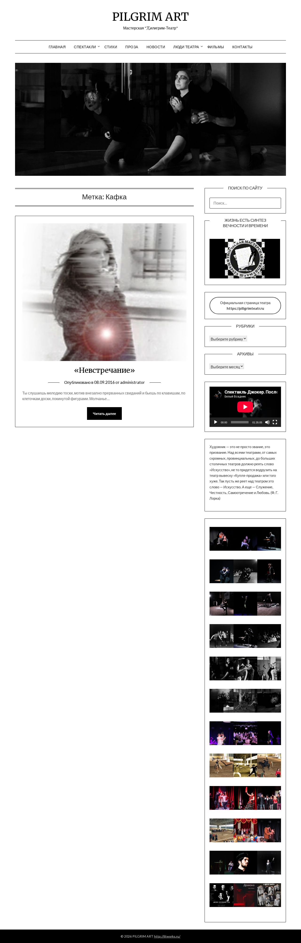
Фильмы (215, 47)
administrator (132, 382)
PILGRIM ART (150, 17)
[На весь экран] (275, 422)
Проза (131, 47)
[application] (245, 407)
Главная (57, 47)
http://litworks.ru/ (167, 936)
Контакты (242, 47)
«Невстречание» (104, 370)
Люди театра (186, 47)
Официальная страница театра (245, 305)
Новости (156, 47)
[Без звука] (267, 422)
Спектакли (85, 47)
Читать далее (104, 413)
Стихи (110, 47)
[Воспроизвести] (215, 422)
